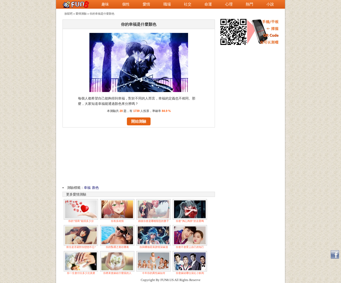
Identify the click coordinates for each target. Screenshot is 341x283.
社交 (187, 4)
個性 (126, 4)
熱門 (249, 4)
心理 (229, 4)
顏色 (95, 188)
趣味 (105, 4)
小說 (270, 4)
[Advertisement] (139, 155)
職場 (167, 4)
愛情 (146, 4)
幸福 (87, 188)
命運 (208, 4)
